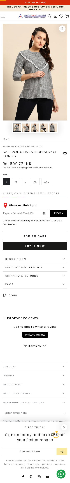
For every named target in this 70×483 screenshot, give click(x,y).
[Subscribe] (65, 413)
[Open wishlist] (61, 16)
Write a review (35, 335)
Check (58, 213)
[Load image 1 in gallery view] (17, 128)
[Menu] (3, 16)
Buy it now (35, 246)
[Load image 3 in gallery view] (35, 128)
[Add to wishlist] (65, 154)
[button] (49, 16)
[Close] (64, 427)
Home (6, 139)
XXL (48, 182)
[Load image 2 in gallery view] (26, 128)
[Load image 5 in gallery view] (53, 128)
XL (36, 182)
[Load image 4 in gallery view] (44, 128)
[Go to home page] (32, 16)
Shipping (22, 167)
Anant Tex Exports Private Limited (23, 146)
